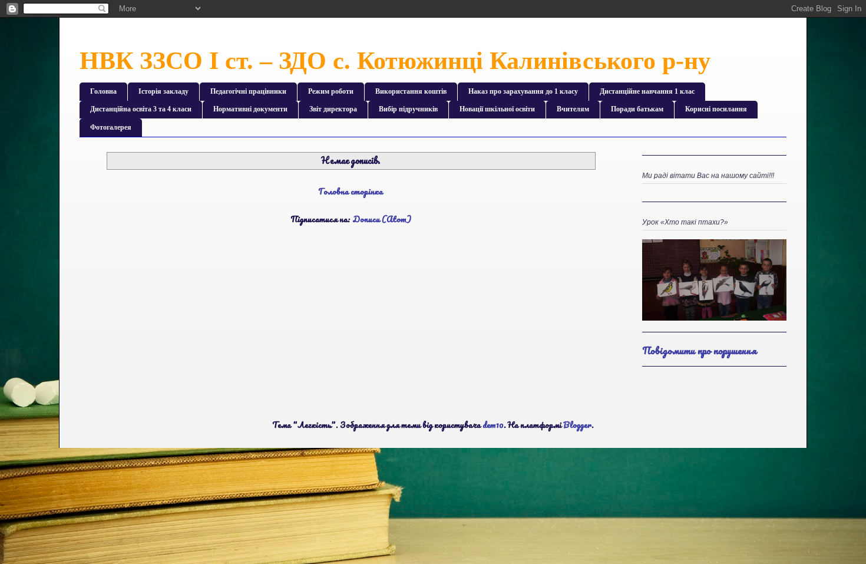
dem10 (493, 424)
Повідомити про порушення (699, 350)
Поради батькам (637, 109)
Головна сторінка (350, 191)
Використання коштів (411, 91)
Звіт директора (333, 109)
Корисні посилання (716, 109)
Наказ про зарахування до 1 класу (523, 91)
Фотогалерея (110, 127)
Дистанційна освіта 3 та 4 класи (140, 109)
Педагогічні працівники (248, 91)
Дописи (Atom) (381, 219)
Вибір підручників (408, 109)
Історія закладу (163, 91)
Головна (103, 91)
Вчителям (573, 109)
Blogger (577, 424)
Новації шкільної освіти (497, 109)
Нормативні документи (250, 109)
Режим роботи (330, 91)
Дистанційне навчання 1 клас (647, 91)
